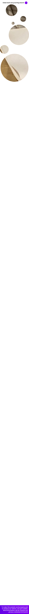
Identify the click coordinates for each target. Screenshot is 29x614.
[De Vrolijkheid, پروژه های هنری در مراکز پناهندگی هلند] (27, 2)
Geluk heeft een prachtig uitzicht (13, 3)
